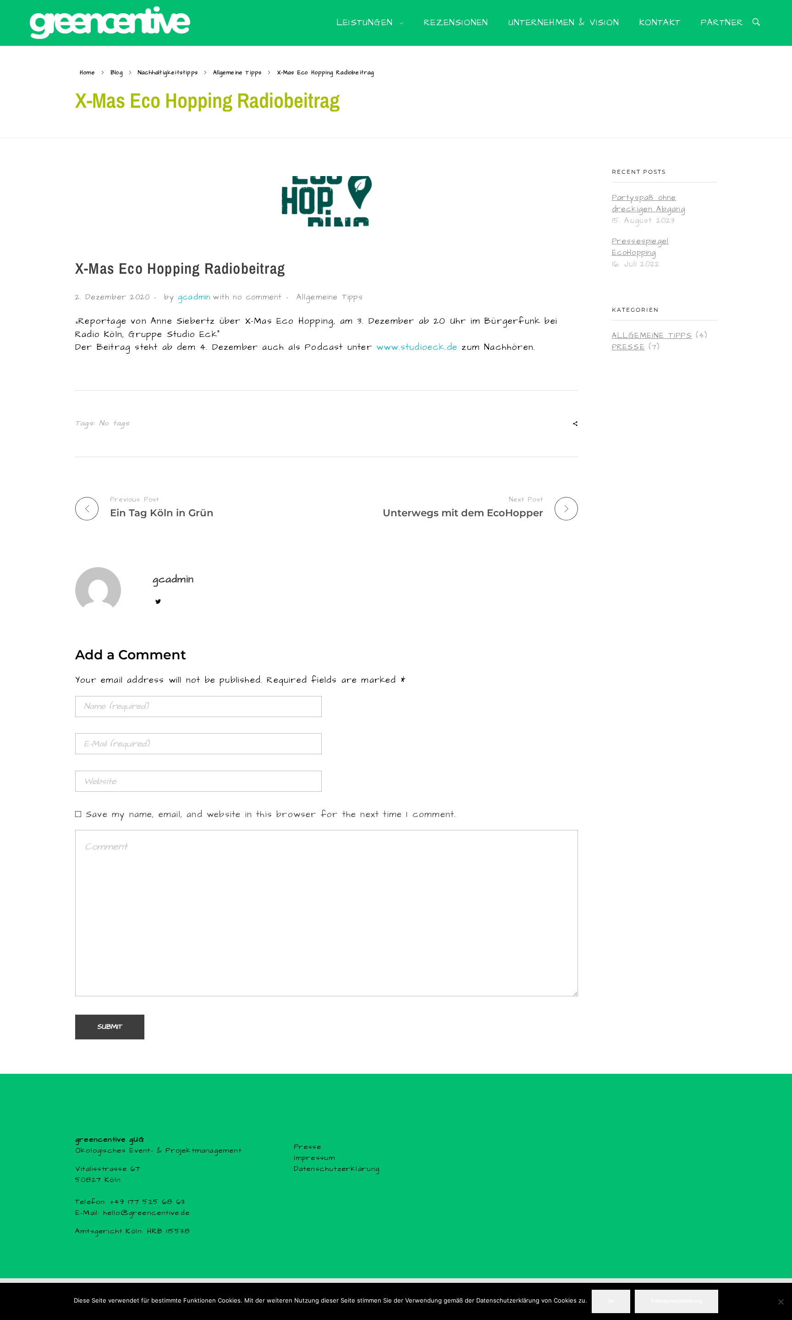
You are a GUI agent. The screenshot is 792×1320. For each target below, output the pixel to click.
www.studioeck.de (416, 347)
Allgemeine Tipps (237, 73)
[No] (780, 1301)
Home (87, 73)
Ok (611, 1301)
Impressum (315, 1158)
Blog (116, 73)
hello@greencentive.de (144, 1213)
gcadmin (194, 297)
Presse (628, 347)
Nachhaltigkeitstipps (168, 73)
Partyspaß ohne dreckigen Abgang (648, 204)
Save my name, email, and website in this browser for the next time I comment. (271, 814)
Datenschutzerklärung (337, 1169)
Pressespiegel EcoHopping (640, 247)
